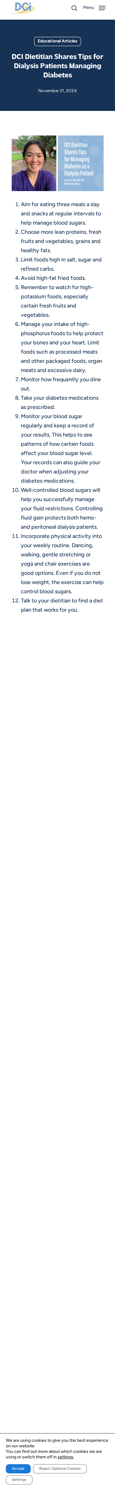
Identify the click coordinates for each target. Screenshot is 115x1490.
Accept (18, 1469)
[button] (94, 8)
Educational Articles (57, 41)
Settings (19, 1480)
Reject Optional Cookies (60, 1469)
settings (65, 1457)
